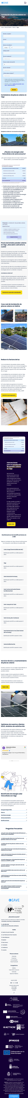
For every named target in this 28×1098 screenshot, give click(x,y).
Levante (4, 950)
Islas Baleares (5, 937)
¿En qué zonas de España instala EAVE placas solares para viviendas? (13, 833)
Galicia (14, 27)
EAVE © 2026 (14, 980)
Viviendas (14, 956)
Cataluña (4, 945)
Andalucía (5, 947)
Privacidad (14, 988)
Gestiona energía (6, 815)
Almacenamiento (6, 817)
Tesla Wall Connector (14, 970)
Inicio (2, 27)
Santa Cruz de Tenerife (8, 932)
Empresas (14, 958)
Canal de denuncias (14, 985)
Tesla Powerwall (14, 961)
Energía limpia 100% (6, 809)
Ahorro (3, 812)
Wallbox (14, 968)
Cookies (14, 990)
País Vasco (5, 942)
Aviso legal (14, 987)
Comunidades (14, 960)
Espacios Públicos (14, 973)
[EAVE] (4, 2)
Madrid (4, 940)
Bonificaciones (5, 820)
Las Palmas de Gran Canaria (9, 934)
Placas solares (8, 27)
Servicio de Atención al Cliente (11, 926)
